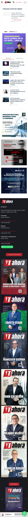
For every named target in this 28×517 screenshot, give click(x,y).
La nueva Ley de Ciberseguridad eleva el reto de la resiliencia (17, 91)
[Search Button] (13, 2)
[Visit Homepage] (7, 2)
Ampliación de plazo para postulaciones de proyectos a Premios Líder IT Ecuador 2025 (17, 64)
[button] (2, 499)
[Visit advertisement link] (14, 41)
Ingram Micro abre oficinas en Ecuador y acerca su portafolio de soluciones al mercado (17, 82)
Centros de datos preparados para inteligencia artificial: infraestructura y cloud (17, 101)
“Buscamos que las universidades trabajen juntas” (16, 73)
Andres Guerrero (17, 19)
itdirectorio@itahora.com (7, 242)
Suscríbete (19, 2)
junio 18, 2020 (15, 21)
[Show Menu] (2, 2)
